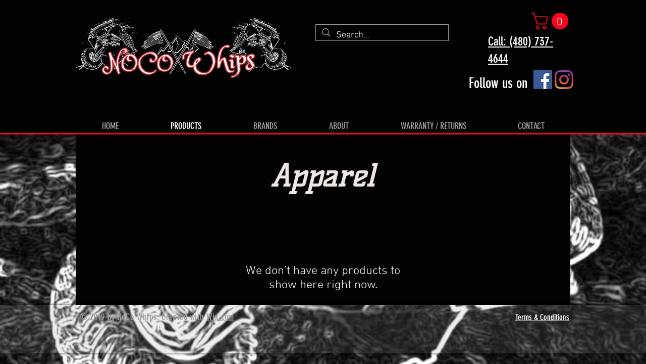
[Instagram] (564, 79)
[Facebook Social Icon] (542, 79)
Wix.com (220, 317)
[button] (551, 21)
